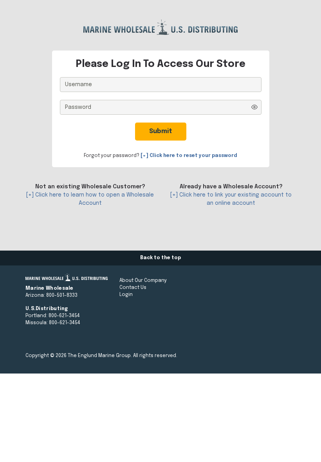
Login (126, 294)
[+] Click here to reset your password (189, 155)
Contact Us (132, 287)
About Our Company (143, 280)
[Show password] (254, 107)
